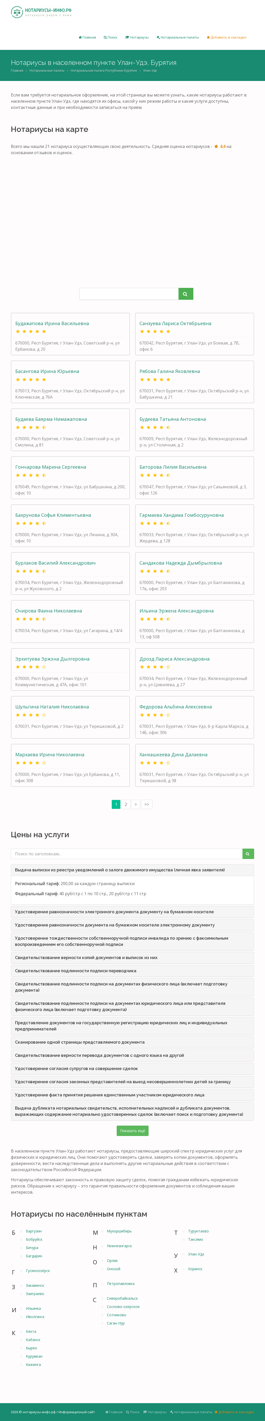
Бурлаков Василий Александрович (55, 563)
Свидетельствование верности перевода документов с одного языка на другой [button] (99, 1055)
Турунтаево (198, 1231)
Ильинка (33, 1308)
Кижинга (33, 1364)
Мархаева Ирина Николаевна (49, 754)
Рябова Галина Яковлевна (169, 371)
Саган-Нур (116, 1323)
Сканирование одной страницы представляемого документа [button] (80, 1042)
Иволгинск (35, 1316)
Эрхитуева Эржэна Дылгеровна (52, 659)
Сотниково (116, 1314)
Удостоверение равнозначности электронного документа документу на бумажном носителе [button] (114, 911)
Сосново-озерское (123, 1306)
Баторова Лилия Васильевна (173, 467)
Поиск (112, 37)
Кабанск (33, 1339)
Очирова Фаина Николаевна (48, 611)
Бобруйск (34, 1239)
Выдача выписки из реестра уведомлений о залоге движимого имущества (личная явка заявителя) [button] (120, 869)
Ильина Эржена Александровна (176, 611)
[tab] (132, 870)
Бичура (32, 1247)
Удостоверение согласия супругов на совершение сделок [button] (76, 1068)
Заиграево (35, 1293)
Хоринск (195, 1268)
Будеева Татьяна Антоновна (172, 419)
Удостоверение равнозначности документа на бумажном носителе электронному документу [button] (115, 925)
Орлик (112, 1260)
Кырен (31, 1347)
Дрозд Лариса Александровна (174, 659)
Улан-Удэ (196, 1254)
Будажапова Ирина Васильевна (52, 323)
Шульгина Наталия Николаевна (52, 707)
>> (146, 804)
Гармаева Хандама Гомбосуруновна (181, 515)
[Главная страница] (41, 12)
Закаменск (35, 1285)
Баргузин (34, 1231)
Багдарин (34, 1255)
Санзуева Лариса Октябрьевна (175, 323)
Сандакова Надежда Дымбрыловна (180, 563)
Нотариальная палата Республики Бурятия (104, 70)
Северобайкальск (122, 1298)
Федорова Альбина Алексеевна (175, 707)
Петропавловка (121, 1283)
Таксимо (195, 1239)
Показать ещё (132, 1130)
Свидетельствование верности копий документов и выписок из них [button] (86, 957)
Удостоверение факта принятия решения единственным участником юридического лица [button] (109, 1095)
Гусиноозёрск (38, 1270)
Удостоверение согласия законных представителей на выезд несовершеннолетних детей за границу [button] (123, 1081)
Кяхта (31, 1331)
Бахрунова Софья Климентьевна (53, 515)
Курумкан (34, 1356)
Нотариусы (139, 37)
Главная (89, 37)
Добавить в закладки (228, 37)
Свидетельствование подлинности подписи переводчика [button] (75, 970)
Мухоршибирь (119, 1231)
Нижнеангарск (119, 1245)
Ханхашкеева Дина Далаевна (173, 754)
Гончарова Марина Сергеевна (50, 467)
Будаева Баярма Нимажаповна (51, 419)
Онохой (113, 1268)
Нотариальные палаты (179, 37)
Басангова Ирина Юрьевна (47, 371)
